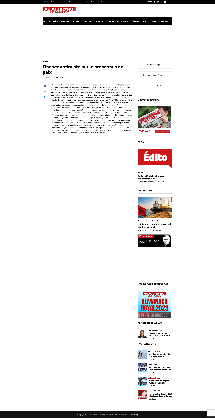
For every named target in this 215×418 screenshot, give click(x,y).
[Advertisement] (91, 142)
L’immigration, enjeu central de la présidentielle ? (160, 335)
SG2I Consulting (132, 415)
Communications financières (155, 75)
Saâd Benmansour (147, 182)
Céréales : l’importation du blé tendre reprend (154, 225)
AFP (47, 78)
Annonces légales (155, 65)
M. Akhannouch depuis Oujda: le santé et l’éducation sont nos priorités (158, 384)
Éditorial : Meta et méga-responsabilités (151, 177)
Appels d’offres (155, 85)
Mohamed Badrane (147, 230)
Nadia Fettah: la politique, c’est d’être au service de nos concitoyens (159, 369)
